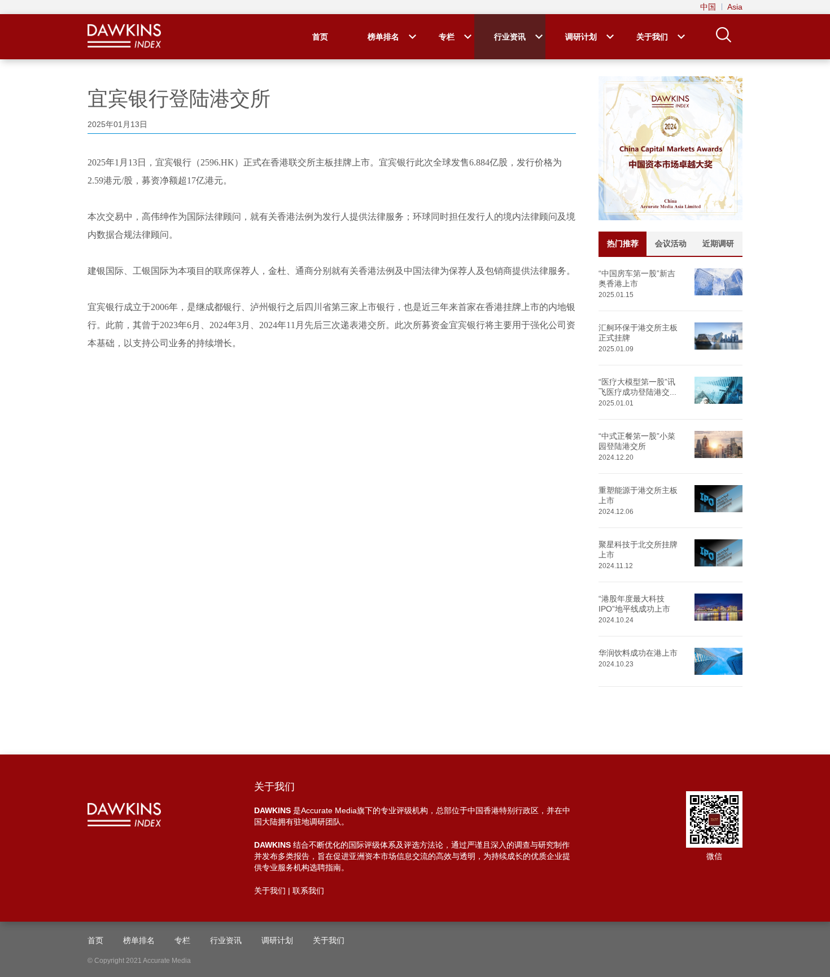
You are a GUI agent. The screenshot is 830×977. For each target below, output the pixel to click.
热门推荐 (623, 243)
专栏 (447, 36)
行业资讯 (510, 36)
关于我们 (652, 36)
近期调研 (718, 243)
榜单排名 (383, 36)
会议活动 (671, 243)
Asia (734, 6)
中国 (708, 6)
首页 (320, 36)
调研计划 (581, 36)
